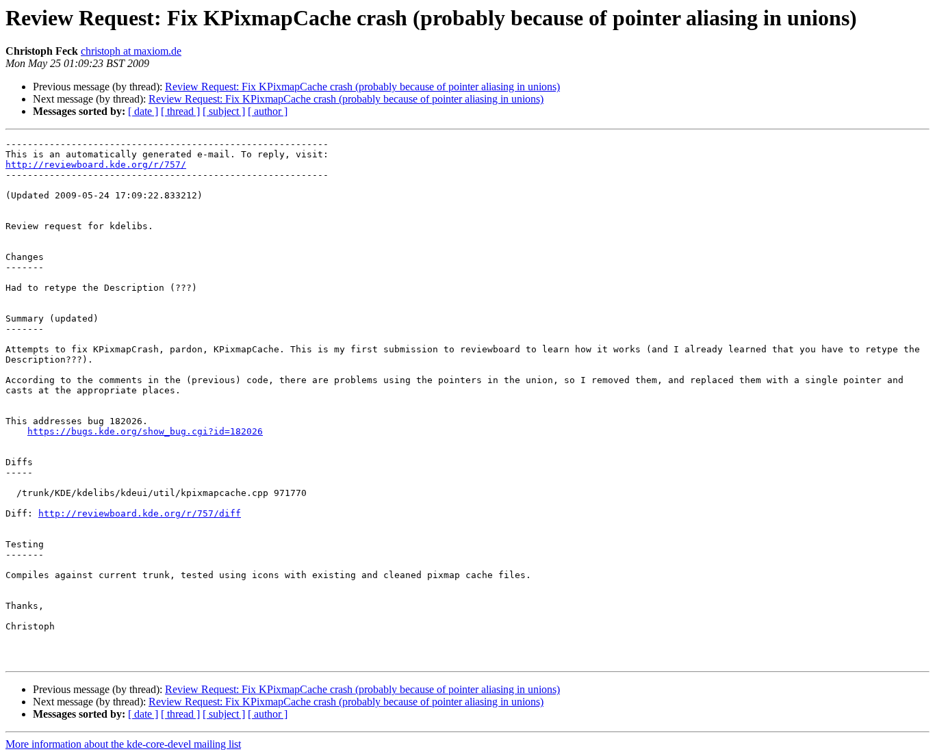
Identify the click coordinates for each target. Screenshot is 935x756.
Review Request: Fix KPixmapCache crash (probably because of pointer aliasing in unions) (362, 86)
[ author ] (267, 111)
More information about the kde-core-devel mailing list (123, 744)
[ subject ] (224, 111)
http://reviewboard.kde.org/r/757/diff (139, 513)
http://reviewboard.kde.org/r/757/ (95, 164)
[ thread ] (180, 111)
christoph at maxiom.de (131, 51)
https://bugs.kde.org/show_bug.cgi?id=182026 (145, 431)
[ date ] (143, 111)
